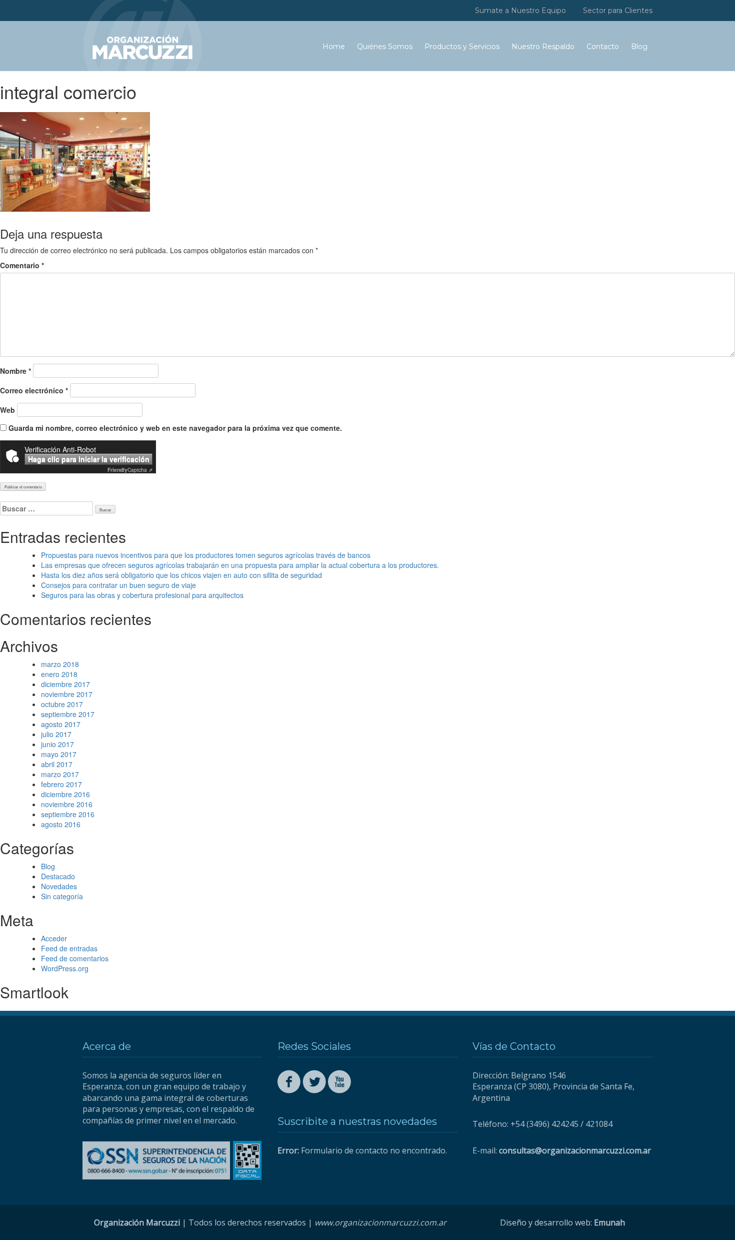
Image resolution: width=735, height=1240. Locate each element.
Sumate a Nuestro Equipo (520, 10)
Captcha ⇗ (130, 469)
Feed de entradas (69, 948)
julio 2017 (56, 734)
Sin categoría (62, 896)
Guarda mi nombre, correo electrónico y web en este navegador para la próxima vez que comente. (175, 428)
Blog (639, 46)
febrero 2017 (61, 784)
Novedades (59, 886)
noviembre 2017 (66, 694)
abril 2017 (56, 764)
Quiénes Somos (384, 46)
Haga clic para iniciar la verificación (89, 459)
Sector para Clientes (617, 10)
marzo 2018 (60, 664)
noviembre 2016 (66, 804)
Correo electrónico (34, 390)
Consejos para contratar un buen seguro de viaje (118, 585)
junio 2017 (57, 744)
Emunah (609, 1222)
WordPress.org (64, 968)
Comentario (22, 265)
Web (7, 410)
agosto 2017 (60, 724)
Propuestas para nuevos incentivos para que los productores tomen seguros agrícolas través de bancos (205, 555)
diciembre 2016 (65, 794)
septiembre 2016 (67, 814)
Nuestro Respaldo (543, 46)
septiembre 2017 (67, 714)
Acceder (54, 938)
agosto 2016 (60, 824)
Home (333, 46)
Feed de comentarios (74, 958)
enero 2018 (59, 674)
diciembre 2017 (65, 684)
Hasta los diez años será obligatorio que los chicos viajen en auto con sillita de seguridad (181, 575)
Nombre (15, 371)
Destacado (58, 876)
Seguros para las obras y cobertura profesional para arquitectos (142, 595)
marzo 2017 (60, 774)
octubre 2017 (62, 704)
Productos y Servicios (462, 46)
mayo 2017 (58, 754)
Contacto (602, 46)
